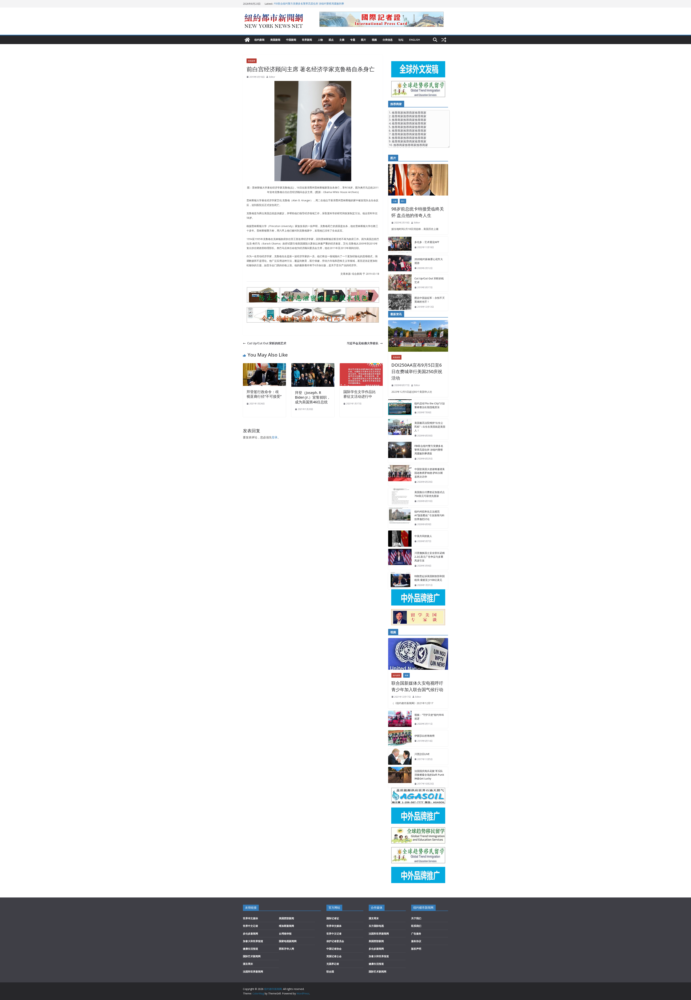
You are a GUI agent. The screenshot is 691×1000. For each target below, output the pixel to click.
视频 (374, 39)
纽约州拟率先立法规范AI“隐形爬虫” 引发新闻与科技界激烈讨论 (429, 515)
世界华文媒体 (250, 918)
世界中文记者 (250, 926)
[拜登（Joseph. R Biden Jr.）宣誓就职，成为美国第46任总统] (312, 366)
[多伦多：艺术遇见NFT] (400, 245)
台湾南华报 (285, 933)
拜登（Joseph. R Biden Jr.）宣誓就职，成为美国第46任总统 (312, 397)
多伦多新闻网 (250, 933)
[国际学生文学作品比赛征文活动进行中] (361, 366)
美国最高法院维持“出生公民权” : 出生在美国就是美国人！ (306, 3)
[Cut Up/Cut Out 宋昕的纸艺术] (400, 283)
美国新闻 (275, 39)
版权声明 (416, 948)
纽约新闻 (259, 39)
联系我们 (416, 926)
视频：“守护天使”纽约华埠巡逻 (429, 716)
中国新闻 (291, 39)
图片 (363, 39)
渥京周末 (248, 963)
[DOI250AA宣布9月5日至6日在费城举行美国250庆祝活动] (418, 336)
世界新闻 (307, 39)
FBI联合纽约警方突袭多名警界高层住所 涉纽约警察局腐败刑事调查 (428, 449)
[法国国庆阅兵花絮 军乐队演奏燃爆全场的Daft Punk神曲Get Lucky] (400, 777)
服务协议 (416, 941)
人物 (320, 39)
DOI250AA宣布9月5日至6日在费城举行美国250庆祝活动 (416, 371)
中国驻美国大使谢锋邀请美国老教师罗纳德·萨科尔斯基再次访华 (429, 472)
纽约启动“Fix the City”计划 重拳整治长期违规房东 (429, 405)
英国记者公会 (334, 956)
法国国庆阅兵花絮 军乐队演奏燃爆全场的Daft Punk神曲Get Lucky (429, 774)
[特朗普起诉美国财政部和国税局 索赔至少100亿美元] (400, 580)
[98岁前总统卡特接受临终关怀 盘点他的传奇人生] (418, 180)
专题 (352, 39)
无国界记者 (332, 963)
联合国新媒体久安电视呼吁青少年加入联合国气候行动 (417, 686)
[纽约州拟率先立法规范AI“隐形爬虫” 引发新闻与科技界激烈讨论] (400, 518)
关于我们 (416, 918)
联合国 (330, 971)
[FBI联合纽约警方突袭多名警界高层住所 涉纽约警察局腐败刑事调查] (400, 452)
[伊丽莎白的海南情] (400, 738)
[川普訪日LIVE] (400, 757)
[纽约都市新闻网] (247, 39)
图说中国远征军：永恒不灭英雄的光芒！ (429, 299)
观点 (331, 39)
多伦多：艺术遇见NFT (426, 242)
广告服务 (416, 933)
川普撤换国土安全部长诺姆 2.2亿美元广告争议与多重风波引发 (429, 556)
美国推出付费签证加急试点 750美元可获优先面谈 (429, 494)
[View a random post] (443, 39)
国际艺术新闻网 (252, 956)
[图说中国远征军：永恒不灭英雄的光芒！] (400, 302)
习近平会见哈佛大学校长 (362, 343)
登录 (274, 437)
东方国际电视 (376, 926)
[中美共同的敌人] (400, 538)
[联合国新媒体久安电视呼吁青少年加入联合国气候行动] (418, 654)
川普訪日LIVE (422, 754)
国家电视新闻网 (288, 941)
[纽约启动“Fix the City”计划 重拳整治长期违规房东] (400, 408)
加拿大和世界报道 (253, 941)
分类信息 (388, 39)
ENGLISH (414, 39)
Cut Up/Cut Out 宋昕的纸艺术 (266, 343)
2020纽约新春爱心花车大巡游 (428, 261)
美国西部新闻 (286, 918)
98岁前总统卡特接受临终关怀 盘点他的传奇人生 (417, 212)
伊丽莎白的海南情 (424, 735)
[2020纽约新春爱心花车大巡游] (400, 263)
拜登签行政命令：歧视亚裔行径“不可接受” (264, 394)
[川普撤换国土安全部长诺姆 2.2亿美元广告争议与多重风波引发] (400, 559)
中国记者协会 (334, 948)
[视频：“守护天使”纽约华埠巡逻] (400, 719)
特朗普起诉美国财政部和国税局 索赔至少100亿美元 (429, 578)
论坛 (400, 39)
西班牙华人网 (286, 948)
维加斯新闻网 (286, 926)
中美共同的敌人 (423, 536)
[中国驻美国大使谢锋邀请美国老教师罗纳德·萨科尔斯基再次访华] (400, 475)
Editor (272, 76)
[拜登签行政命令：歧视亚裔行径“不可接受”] (264, 366)
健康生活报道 (250, 948)
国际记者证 (332, 918)
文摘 (341, 39)
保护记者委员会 (335, 941)
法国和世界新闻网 (253, 971)
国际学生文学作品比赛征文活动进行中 (359, 394)
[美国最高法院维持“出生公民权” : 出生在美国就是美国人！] (400, 429)
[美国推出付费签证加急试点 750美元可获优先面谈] (400, 496)
